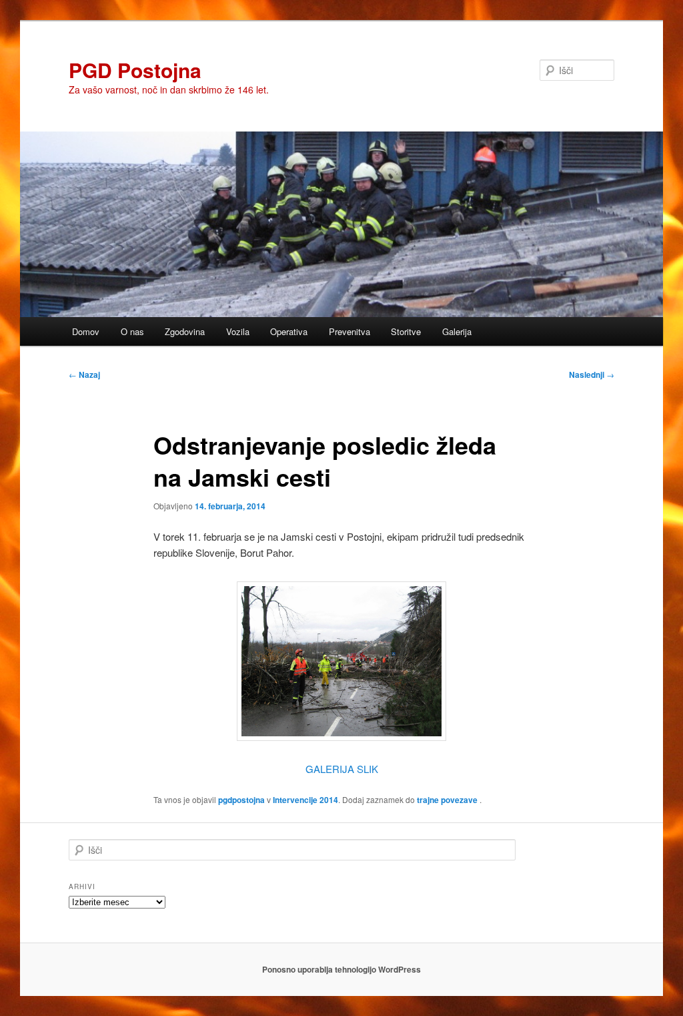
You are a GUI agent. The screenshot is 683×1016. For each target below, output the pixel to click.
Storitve (406, 331)
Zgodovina (185, 331)
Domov (85, 331)
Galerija (457, 331)
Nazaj (84, 374)
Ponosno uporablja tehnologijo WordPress (341, 969)
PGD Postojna (135, 69)
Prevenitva (349, 331)
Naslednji (591, 374)
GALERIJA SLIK (341, 769)
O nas (132, 331)
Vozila (237, 331)
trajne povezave (447, 800)
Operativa (288, 331)
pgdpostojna (241, 800)
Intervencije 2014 (305, 800)
